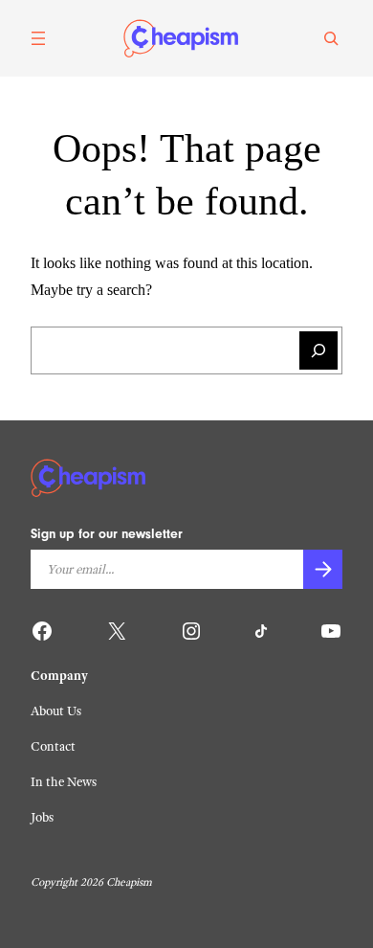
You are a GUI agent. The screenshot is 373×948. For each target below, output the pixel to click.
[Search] (330, 38)
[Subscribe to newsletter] (322, 569)
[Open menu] (38, 38)
